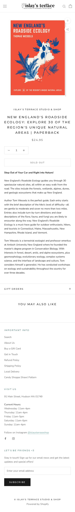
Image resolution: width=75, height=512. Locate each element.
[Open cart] (70, 6)
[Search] (64, 6)
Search (8, 337)
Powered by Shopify (38, 504)
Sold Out (37, 162)
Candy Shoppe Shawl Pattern (20, 377)
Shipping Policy (12, 366)
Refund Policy (11, 360)
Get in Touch (11, 354)
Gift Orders (13, 289)
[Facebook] (5, 438)
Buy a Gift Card (12, 348)
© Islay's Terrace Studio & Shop (37, 499)
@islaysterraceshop (38, 432)
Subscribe (17, 482)
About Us (9, 343)
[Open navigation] (5, 6)
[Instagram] (13, 438)
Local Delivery (11, 371)
